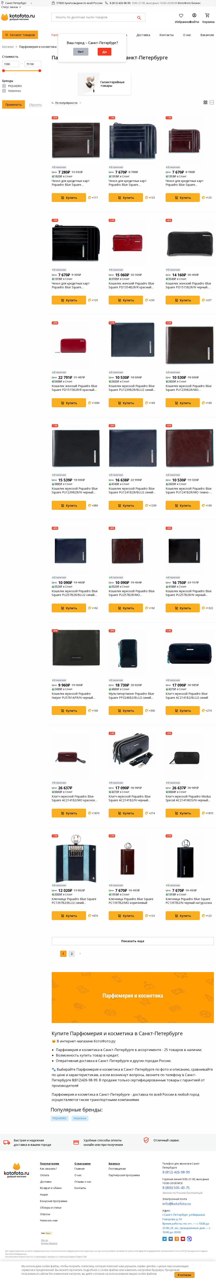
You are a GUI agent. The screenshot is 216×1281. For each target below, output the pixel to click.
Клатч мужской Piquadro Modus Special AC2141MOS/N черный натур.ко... (188, 798)
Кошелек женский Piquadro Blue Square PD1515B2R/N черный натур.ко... (188, 285)
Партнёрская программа (124, 1175)
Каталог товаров (22, 35)
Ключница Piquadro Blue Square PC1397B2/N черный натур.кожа (189, 901)
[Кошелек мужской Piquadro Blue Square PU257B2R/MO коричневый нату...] (133, 551)
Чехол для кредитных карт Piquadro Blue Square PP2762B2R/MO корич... (71, 183)
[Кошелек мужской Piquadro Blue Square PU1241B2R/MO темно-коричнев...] (190, 448)
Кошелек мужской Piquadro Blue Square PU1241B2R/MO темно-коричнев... (189, 490)
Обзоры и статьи (50, 1207)
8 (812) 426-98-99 (120, 3)
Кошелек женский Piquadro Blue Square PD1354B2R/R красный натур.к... (131, 285)
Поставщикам (117, 1168)
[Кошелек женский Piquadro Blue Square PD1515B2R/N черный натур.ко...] (190, 243)
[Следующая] (80, 954)
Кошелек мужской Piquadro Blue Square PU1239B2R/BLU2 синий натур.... (132, 388)
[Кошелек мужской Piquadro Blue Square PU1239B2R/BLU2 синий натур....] (133, 345)
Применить (13, 105)
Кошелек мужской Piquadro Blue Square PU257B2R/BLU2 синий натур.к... (75, 593)
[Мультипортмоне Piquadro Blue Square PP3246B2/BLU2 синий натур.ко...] (133, 653)
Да (104, 52)
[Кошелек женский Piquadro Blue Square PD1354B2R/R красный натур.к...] (133, 243)
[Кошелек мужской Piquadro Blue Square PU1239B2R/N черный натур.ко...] (76, 448)
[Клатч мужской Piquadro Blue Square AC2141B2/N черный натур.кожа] (133, 756)
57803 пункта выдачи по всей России (79, 3)
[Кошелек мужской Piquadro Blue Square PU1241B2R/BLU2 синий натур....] (133, 448)
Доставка (45, 1181)
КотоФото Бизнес (189, 3)
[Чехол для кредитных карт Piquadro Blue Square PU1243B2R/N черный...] (76, 243)
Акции (44, 1194)
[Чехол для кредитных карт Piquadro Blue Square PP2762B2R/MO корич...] (76, 140)
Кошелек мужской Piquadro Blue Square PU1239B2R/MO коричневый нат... (189, 388)
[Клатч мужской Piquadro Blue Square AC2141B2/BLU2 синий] (190, 653)
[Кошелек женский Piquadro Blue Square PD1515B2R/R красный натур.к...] (76, 345)
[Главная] (8, 47)
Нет (81, 52)
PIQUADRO (15, 86)
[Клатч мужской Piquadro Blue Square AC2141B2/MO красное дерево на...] (76, 756)
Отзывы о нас (82, 1181)
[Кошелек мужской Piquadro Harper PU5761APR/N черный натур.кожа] (76, 653)
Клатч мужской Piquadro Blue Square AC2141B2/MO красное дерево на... (73, 798)
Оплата (44, 1175)
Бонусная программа (53, 1201)
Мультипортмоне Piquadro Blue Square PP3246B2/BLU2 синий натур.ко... (131, 695)
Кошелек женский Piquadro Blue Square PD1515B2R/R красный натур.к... (74, 388)
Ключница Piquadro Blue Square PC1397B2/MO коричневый (131, 901)
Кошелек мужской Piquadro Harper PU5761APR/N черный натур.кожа (72, 695)
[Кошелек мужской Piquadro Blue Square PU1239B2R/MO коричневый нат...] (190, 345)
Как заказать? (48, 1168)
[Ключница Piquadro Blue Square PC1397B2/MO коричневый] (133, 858)
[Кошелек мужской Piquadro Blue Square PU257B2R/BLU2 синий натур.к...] (76, 551)
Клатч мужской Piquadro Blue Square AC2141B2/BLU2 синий (187, 695)
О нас (78, 1175)
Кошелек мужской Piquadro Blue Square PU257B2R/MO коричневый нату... (132, 593)
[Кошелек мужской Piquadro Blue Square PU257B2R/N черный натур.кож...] (190, 551)
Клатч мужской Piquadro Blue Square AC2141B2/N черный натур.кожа (130, 798)
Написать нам (49, 1220)
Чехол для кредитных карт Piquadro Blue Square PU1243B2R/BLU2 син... (128, 183)
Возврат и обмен (51, 1188)
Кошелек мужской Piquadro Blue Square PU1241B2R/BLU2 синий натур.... (132, 490)
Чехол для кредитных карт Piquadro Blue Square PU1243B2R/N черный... (71, 285)
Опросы (45, 1214)
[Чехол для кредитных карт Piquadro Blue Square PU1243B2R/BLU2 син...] (133, 140)
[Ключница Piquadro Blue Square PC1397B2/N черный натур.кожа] (190, 858)
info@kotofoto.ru (176, 1203)
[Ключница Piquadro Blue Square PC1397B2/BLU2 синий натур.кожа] (76, 858)
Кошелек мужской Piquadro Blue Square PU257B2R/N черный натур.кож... (189, 593)
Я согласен (184, 1275)
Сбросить (35, 105)
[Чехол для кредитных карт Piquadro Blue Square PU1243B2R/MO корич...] (190, 140)
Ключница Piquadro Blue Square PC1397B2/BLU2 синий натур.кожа (74, 901)
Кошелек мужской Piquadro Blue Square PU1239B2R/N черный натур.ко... (75, 490)
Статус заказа (10, 7)
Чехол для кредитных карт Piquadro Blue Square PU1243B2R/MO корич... (185, 183)
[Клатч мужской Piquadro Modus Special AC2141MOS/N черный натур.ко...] (190, 756)
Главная (79, 1168)
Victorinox (14, 91)
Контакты (80, 1188)
